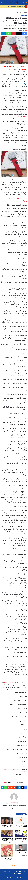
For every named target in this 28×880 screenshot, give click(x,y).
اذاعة (19, 769)
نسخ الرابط (14, 777)
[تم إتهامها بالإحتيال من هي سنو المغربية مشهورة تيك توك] (7, 820)
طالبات (9, 769)
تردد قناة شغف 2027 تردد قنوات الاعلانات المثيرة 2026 (21, 826)
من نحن (25, 873)
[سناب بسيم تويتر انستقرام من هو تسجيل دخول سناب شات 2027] (21, 833)
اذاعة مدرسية (14, 769)
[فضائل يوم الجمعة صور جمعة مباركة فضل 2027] (7, 850)
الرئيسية (24, 12)
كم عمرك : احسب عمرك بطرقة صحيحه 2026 (16, 6)
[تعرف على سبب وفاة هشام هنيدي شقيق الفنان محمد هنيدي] (21, 847)
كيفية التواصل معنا (19, 873)
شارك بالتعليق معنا (14, 865)
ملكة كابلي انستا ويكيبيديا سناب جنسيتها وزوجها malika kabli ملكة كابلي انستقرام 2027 (7, 839)
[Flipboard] (8, 782)
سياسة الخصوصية (12, 873)
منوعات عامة (19, 12)
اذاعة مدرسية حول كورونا (12, 682)
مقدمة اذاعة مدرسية (20, 67)
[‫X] (12, 809)
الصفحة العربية (22, 28)
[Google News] (19, 782)
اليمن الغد (7, 873)
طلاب (5, 769)
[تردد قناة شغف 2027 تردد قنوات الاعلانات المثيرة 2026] (21, 820)
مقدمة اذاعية (24, 771)
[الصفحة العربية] (14, 2)
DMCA (3, 873)
